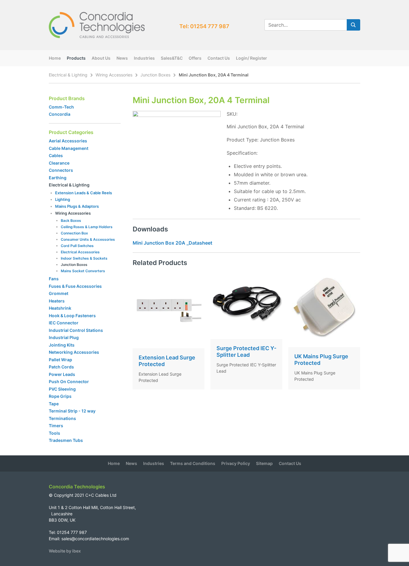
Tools (54, 433)
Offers (195, 58)
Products (76, 58)
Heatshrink (60, 308)
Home (55, 58)
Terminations (62, 418)
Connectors (61, 170)
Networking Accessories (74, 352)
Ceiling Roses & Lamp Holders (87, 227)
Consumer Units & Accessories (88, 239)
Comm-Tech (61, 106)
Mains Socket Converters (83, 271)
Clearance (59, 162)
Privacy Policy (235, 463)
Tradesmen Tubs (66, 440)
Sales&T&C (172, 58)
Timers (56, 425)
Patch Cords (61, 366)
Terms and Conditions (192, 463)
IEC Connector (63, 322)
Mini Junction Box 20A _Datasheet (172, 243)
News (122, 58)
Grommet (58, 293)
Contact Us (218, 58)
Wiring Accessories (114, 74)
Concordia (59, 114)
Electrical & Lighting (68, 74)
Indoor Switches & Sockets (84, 258)
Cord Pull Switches (77, 245)
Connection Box (74, 233)
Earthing (57, 177)
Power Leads (62, 374)
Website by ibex (65, 550)
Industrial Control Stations (76, 330)
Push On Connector (69, 381)
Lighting (62, 199)
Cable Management (68, 148)
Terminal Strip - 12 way (72, 410)
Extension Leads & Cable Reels (83, 192)
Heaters (57, 300)
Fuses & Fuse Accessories (75, 286)
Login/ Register (251, 58)
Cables (56, 155)
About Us (101, 58)
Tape (54, 403)
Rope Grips (60, 396)
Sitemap (264, 463)
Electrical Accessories (80, 252)
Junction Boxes (155, 74)
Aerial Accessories (68, 140)
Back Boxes (71, 220)
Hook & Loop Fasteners (72, 315)
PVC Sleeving (62, 389)
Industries (144, 58)
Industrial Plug (64, 337)
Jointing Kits (62, 344)
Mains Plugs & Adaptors (77, 206)
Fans (54, 278)
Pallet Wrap (61, 359)
